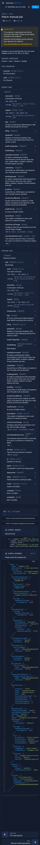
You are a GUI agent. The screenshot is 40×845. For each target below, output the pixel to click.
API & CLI (18, 3)
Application (10, 3)
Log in (35, 7)
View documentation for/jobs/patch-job (18, 44)
